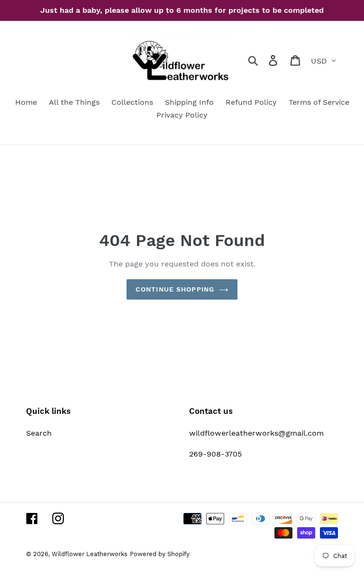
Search (39, 433)
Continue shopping (175, 289)
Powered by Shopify (160, 554)
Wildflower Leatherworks (89, 554)
